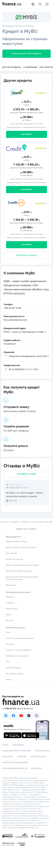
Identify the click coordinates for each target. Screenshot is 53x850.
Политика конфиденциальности (20, 638)
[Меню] (47, 4)
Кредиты (15, 522)
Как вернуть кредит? (15, 673)
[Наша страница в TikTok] (28, 715)
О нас (8, 632)
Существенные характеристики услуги (26, 124)
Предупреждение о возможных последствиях (26, 127)
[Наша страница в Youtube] (21, 715)
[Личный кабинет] (33, 4)
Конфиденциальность (15, 768)
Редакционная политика (16, 751)
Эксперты (8, 757)
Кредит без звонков (14, 559)
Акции (8, 679)
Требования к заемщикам (17, 656)
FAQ (7, 661)
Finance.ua (4, 522)
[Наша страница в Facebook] (13, 715)
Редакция (17, 745)
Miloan (8, 614)
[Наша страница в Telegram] (5, 715)
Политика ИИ (42, 751)
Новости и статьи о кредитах (18, 650)
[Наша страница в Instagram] (36, 715)
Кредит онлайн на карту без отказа (21, 547)
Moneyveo (10, 597)
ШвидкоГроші (12, 608)
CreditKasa (10, 602)
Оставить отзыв (26, 474)
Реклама (22, 757)
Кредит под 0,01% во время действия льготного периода (22, 578)
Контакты (10, 644)
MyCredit (9, 620)
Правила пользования (15, 763)
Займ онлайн (12, 553)
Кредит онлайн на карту (16, 541)
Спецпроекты (38, 757)
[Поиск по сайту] (40, 4)
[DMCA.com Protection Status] (7, 836)
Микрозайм (11, 585)
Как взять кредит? (13, 667)
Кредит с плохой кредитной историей (22, 565)
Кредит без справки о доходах (19, 571)
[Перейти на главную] (11, 4)
